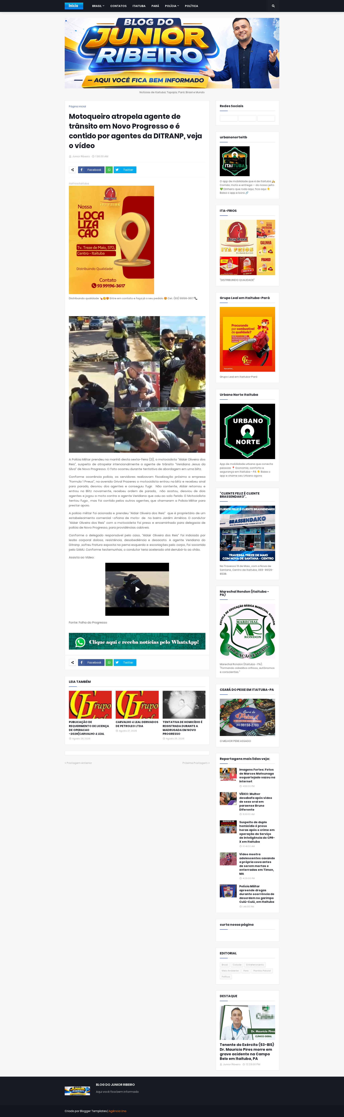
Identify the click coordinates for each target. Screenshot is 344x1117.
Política (226, 976)
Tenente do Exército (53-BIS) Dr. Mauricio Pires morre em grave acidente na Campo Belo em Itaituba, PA (247, 1051)
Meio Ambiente (230, 970)
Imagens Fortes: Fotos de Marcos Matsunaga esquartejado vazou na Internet (257, 775)
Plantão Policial (262, 970)
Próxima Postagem (195, 763)
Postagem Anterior (79, 763)
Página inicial (77, 106)
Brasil (225, 964)
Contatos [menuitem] (118, 6)
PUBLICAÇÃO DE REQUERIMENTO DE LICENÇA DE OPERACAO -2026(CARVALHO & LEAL (89, 728)
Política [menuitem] (191, 6)
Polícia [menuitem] (170, 6)
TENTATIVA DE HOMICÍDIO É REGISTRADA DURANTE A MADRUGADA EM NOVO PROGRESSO (182, 728)
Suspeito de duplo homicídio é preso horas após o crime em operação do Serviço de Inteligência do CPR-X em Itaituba (257, 832)
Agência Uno (117, 1111)
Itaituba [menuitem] (139, 6)
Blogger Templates (93, 1111)
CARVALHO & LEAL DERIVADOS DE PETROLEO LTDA (137, 724)
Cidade (237, 964)
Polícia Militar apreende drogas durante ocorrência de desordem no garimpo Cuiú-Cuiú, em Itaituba (256, 894)
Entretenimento (255, 964)
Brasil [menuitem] (97, 6)
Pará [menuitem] (155, 6)
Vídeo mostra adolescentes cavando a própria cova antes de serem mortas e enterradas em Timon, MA (257, 864)
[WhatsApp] (109, 169)
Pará (245, 970)
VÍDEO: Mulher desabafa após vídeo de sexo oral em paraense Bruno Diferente (255, 801)
